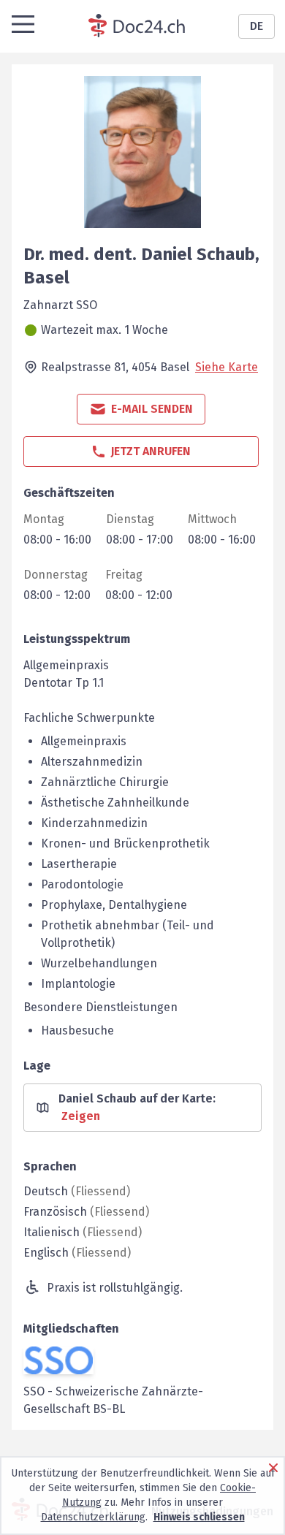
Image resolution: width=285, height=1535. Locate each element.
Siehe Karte (226, 367)
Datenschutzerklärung (93, 1517)
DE (256, 26)
